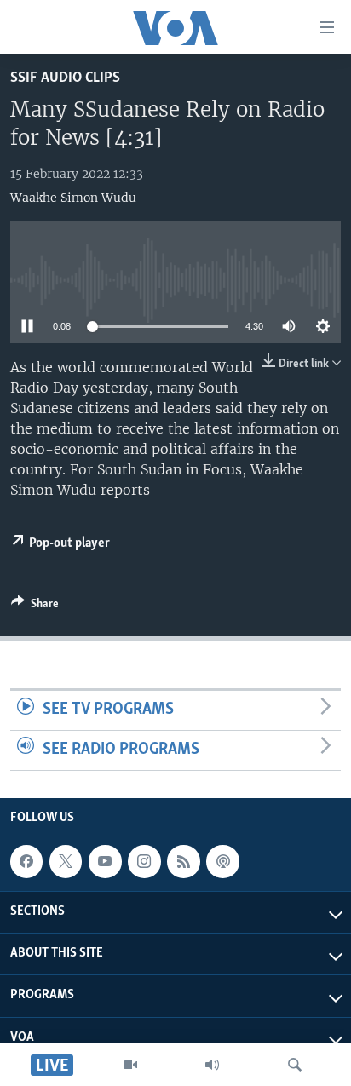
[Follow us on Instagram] (144, 861)
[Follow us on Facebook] (26, 861)
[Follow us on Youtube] (105, 861)
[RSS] (183, 861)
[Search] (294, 1064)
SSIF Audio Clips (65, 78)
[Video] (130, 1064)
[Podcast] (222, 861)
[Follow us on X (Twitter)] (65, 861)
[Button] (35, 606)
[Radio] (212, 1064)
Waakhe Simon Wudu (73, 197)
